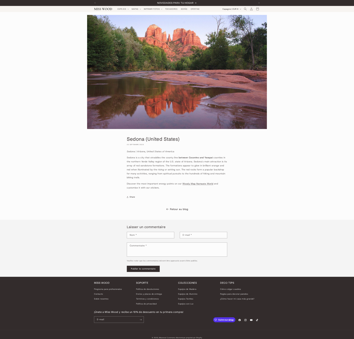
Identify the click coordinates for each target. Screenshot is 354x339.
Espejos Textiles (185, 299)
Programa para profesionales (108, 289)
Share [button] (132, 197)
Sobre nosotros (101, 299)
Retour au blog (179, 209)
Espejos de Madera (187, 289)
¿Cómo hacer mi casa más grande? (237, 299)
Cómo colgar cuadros (230, 289)
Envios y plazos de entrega (149, 294)
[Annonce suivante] (259, 3)
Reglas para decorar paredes (234, 294)
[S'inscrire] (141, 319)
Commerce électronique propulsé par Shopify (184, 338)
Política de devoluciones (147, 289)
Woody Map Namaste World (197, 183)
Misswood (162, 338)
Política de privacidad (146, 304)
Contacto (98, 294)
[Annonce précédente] (95, 3)
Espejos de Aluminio (187, 294)
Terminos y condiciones (147, 299)
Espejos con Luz (186, 304)
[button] (123, 9)
